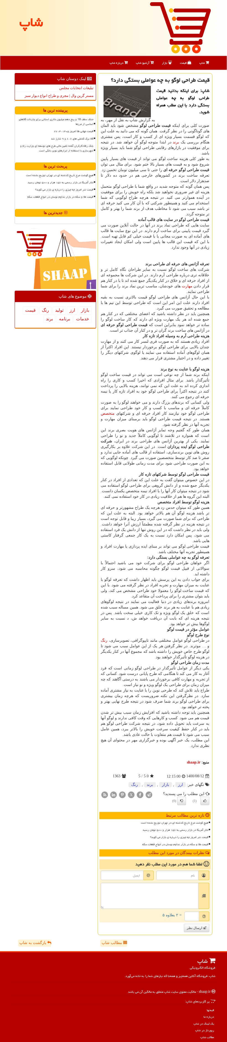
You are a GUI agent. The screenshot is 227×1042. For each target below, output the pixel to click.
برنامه (64, 318)
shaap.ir (193, 762)
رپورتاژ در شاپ (204, 1030)
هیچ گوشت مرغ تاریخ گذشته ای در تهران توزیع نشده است (174, 823)
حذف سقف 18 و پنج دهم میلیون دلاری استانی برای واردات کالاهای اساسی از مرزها (56, 122)
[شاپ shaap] (180, 27)
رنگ (104, 640)
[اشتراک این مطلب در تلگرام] (149, 794)
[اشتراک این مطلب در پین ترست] (122, 794)
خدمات (82, 318)
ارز (180, 785)
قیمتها (210, 1010)
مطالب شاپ (112, 943)
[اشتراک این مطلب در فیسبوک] (140, 794)
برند (176, 142)
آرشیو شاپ (143, 63)
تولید (59, 310)
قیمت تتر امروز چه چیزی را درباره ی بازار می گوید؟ (179, 837)
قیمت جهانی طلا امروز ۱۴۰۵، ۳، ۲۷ (73, 131)
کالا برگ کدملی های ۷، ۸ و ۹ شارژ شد (72, 138)
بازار (165, 63)
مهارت (187, 286)
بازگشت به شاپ (33, 943)
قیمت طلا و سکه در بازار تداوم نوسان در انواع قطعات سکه (175, 844)
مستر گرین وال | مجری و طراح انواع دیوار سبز (59, 96)
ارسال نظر (195, 928)
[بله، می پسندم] (204, 801)
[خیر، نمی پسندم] (181, 801)
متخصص (108, 413)
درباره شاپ (117, 63)
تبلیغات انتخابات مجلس (76, 88)
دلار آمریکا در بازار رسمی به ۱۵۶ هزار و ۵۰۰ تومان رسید (175, 830)
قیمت (183, 63)
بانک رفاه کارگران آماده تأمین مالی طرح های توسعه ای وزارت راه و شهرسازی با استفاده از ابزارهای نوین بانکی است (56, 148)
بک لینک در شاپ (204, 1023)
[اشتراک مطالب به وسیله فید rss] (105, 794)
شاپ (202, 63)
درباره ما (208, 1017)
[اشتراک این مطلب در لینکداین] (113, 794)
